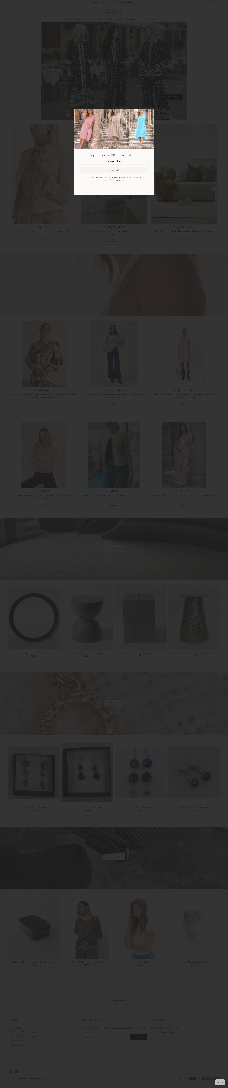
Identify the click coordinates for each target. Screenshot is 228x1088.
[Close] (151, 112)
